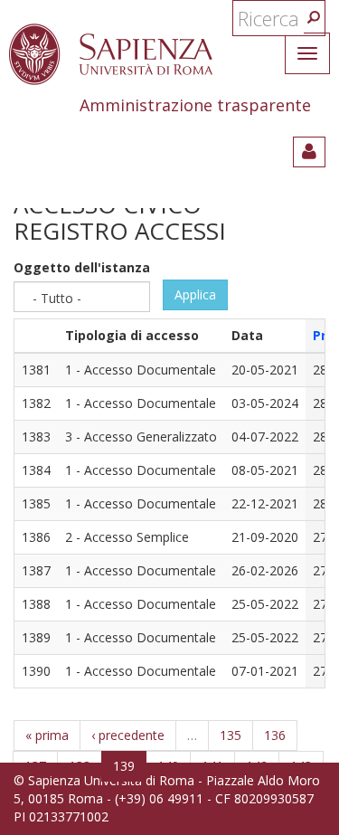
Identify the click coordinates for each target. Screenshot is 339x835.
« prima (47, 735)
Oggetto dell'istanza (82, 267)
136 (275, 735)
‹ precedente (128, 735)
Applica (195, 294)
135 (230, 735)
